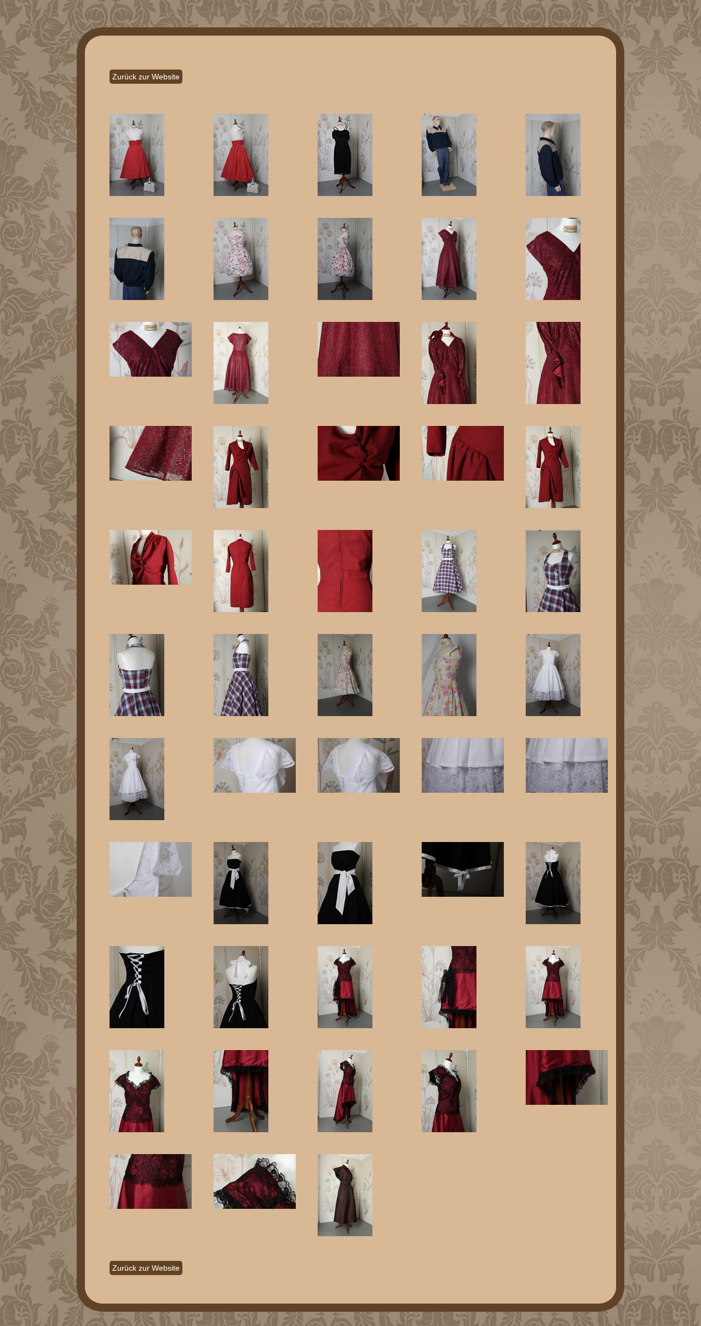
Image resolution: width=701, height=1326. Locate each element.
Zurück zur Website (146, 76)
